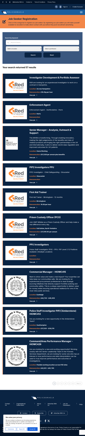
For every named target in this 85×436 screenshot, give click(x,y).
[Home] (12, 12)
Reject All (21, 429)
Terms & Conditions (40, 2)
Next (78, 383)
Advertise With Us (19, 2)
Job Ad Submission (66, 404)
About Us (39, 404)
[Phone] (9, 2)
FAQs (81, 404)
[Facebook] (2, 2)
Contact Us (29, 2)
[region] (21, 424)
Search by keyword (11, 38)
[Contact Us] (13, 2)
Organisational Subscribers (20, 404)
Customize (11, 429)
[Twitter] (6, 2)
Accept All (32, 429)
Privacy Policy (51, 2)
